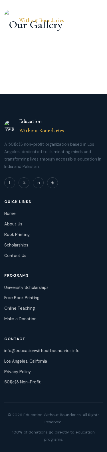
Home (10, 213)
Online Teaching (19, 308)
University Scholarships (26, 287)
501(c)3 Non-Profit (22, 382)
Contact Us (15, 255)
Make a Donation (20, 318)
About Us (13, 224)
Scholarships (16, 245)
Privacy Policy (17, 371)
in (38, 182)
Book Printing (17, 234)
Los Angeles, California (25, 361)
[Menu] (97, 15)
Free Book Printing (21, 297)
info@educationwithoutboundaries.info (42, 350)
